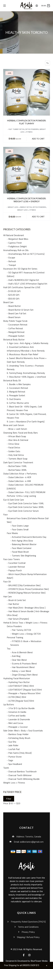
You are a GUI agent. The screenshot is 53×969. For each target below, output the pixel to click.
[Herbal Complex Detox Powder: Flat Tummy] (26, 92)
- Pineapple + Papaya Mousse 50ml (23, 693)
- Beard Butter (14, 306)
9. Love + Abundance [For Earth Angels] (25, 421)
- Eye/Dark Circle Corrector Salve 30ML (25, 507)
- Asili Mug (15, 656)
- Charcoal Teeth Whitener (19, 775)
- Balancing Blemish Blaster (23, 544)
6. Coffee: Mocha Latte (18, 403)
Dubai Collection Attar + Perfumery (20, 473)
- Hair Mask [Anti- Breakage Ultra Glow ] (26, 607)
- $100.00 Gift (14, 291)
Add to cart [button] (38, 139)
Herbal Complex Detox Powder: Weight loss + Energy (26, 200)
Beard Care (8, 302)
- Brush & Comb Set (16, 600)
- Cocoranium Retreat (17, 324)
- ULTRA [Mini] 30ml (16, 697)
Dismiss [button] (47, 965)
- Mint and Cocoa (15, 723)
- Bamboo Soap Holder (18, 734)
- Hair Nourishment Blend (22, 667)
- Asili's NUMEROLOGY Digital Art (23, 280)
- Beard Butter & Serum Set (20, 309)
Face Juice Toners (11, 559)
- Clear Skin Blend (18, 660)
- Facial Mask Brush (19, 551)
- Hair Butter (13, 604)
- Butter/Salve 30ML (17, 470)
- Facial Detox (13, 447)
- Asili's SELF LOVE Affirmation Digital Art (27, 283)
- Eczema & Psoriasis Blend (23, 663)
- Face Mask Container (21, 548)
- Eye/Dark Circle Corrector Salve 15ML (25, 503)
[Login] (37, 6)
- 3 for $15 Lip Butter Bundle (21, 708)
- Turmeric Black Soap (17, 458)
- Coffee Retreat (15, 328)
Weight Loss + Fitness (26, 210)
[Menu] (4, 5)
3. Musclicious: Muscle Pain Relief (22, 354)
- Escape (11, 257)
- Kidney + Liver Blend (20, 671)
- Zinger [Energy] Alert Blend (23, 674)
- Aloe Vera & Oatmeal (17, 440)
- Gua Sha (11, 741)
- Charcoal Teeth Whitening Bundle (23, 779)
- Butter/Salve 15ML (17, 466)
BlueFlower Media (39, 961)
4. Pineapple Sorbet (16, 395)
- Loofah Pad (13, 749)
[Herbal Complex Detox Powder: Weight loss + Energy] (26, 170)
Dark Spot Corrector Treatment (18, 462)
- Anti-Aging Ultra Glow (21, 540)
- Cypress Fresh (14, 242)
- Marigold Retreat (16, 332)
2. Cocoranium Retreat (17, 388)
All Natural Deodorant (13, 235)
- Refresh (11, 261)
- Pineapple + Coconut (17, 727)
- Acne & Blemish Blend (21, 652)
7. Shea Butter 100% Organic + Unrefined (26, 376)
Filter (8, 798)
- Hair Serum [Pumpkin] (18, 618)
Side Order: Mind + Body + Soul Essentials (23, 730)
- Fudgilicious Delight (17, 246)
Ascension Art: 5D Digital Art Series (20, 268)
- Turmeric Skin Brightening (23, 555)
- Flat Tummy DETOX (15, 129)
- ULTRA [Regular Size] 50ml (20, 700)
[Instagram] (29, 955)
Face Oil (7, 581)
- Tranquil (11, 265)
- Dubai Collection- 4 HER (19, 477)
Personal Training (15, 637)
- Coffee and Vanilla (16, 715)
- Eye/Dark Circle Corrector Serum (23, 511)
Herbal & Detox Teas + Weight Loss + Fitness (25, 622)
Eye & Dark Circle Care (13, 499)
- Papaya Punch (14, 570)
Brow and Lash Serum (13, 425)
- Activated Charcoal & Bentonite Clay (28, 537)
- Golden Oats (13, 451)
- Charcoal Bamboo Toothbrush (22, 771)
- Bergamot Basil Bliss (17, 239)
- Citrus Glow (13, 443)
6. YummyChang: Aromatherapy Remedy (26, 373)
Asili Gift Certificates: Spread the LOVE (21, 287)
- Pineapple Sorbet (15, 336)
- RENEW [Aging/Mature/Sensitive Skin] (26, 592)
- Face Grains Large (19, 525)
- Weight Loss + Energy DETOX (19, 207)
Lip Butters (8, 704)
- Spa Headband (14, 764)
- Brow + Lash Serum (17, 429)
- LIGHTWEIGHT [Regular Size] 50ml (24, 689)
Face (5, 514)
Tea (8, 648)
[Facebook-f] (23, 955)
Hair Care (7, 596)
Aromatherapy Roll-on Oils (16, 250)
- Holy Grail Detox (15, 455)
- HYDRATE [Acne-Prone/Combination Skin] (28, 589)
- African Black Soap (16, 436)
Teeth (6, 767)
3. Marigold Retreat (16, 391)
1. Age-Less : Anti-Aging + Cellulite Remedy (27, 343)
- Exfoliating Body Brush (18, 738)
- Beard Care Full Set (16, 313)
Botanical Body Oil (12, 380)
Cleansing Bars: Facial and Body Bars (20, 432)
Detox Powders (32, 129)
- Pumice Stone (14, 756)
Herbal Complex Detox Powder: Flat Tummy (26, 122)
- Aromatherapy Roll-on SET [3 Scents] (25, 254)
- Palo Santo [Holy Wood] (19, 753)
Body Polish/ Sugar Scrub (15, 321)
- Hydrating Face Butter (18, 682)
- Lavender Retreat (16, 566)
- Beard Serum (13, 317)
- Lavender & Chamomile (18, 719)
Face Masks (12, 533)
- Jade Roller (12, 745)
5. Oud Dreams (14, 399)
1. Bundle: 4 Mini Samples (19, 384)
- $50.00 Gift (13, 298)
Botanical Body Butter (14, 339)
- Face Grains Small (19, 529)
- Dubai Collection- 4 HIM (19, 481)
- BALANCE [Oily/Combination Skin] (23, 585)
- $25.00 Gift (13, 294)
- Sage (10, 760)
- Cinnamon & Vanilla (16, 712)
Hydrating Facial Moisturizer (16, 678)
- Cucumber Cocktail (16, 563)
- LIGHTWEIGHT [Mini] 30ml (20, 685)
